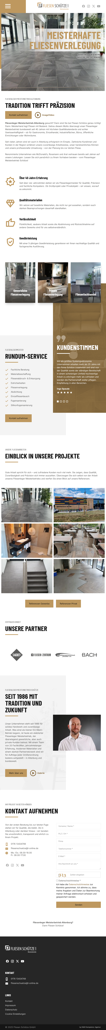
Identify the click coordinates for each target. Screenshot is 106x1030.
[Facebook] (83, 6)
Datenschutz (11, 1009)
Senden (78, 904)
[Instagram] (88, 6)
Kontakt (9, 1001)
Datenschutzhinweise (79, 884)
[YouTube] (98, 6)
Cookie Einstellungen (15, 1014)
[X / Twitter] (93, 6)
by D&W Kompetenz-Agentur (90, 1027)
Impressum (10, 1005)
